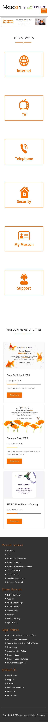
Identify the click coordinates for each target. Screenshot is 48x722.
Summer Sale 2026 (17, 438)
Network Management (16, 662)
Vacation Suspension (15, 578)
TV (8, 554)
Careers (10, 683)
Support (10, 679)
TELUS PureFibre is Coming (22, 504)
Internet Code (13, 655)
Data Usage (12, 647)
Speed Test (12, 622)
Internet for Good (15, 582)
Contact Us (12, 695)
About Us (11, 691)
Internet (10, 550)
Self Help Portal (14, 595)
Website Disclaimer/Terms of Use (22, 635)
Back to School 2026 (18, 375)
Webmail (11, 599)
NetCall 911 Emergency (17, 639)
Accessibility (12, 610)
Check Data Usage (15, 602)
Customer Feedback (15, 687)
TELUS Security (13, 570)
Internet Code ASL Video (17, 659)
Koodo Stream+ (14, 562)
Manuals (10, 614)
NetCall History (13, 618)
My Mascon (12, 675)
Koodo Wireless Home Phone (19, 566)
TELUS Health (13, 574)
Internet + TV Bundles (16, 558)
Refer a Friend (13, 606)
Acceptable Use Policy (16, 651)
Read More (14, 395)
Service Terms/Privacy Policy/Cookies (23, 643)
